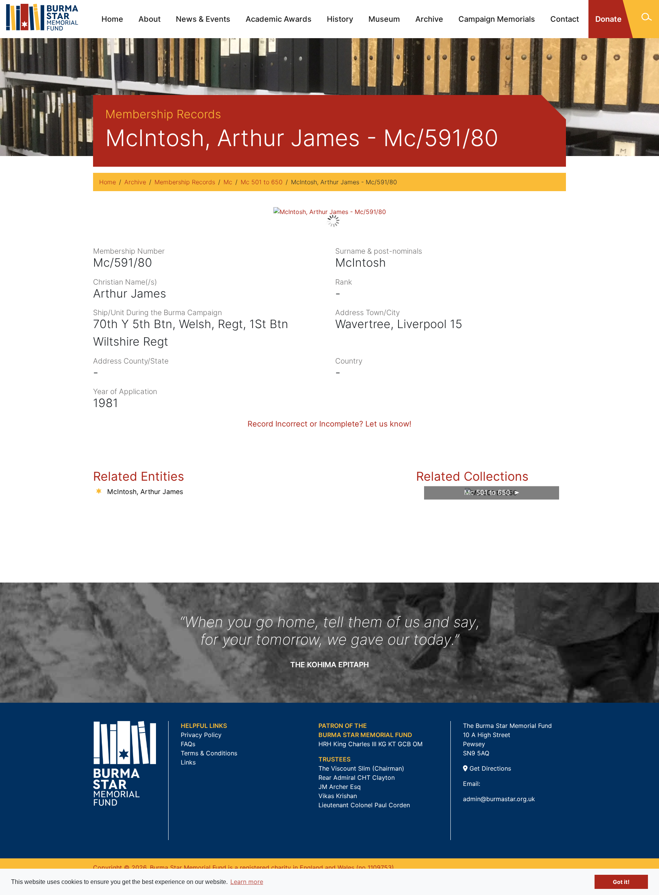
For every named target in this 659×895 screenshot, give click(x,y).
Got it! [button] (621, 882)
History (340, 19)
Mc (227, 182)
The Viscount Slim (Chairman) (361, 768)
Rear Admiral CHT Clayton (356, 777)
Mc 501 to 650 (262, 182)
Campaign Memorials (496, 19)
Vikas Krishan (337, 796)
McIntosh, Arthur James (145, 492)
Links (188, 762)
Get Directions (489, 768)
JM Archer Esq (339, 786)
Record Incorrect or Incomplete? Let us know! (329, 423)
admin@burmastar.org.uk (499, 799)
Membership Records (184, 182)
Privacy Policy (201, 735)
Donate (608, 19)
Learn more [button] (246, 881)
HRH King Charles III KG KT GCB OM (370, 744)
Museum (384, 19)
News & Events (203, 19)
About (149, 19)
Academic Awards (279, 19)
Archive (429, 19)
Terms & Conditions (209, 753)
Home (112, 19)
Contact (564, 19)
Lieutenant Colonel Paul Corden (364, 805)
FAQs (188, 744)
